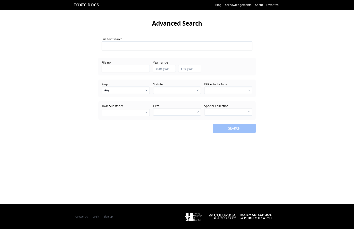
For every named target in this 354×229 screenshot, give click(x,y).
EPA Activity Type (215, 84)
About (259, 5)
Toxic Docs (86, 5)
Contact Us (81, 216)
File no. (106, 62)
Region (106, 84)
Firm (156, 106)
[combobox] (177, 90)
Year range (160, 62)
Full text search (112, 39)
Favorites (272, 5)
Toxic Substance (113, 106)
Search (234, 128)
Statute (158, 84)
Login (96, 216)
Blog (218, 5)
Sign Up (108, 216)
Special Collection (216, 106)
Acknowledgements (238, 5)
